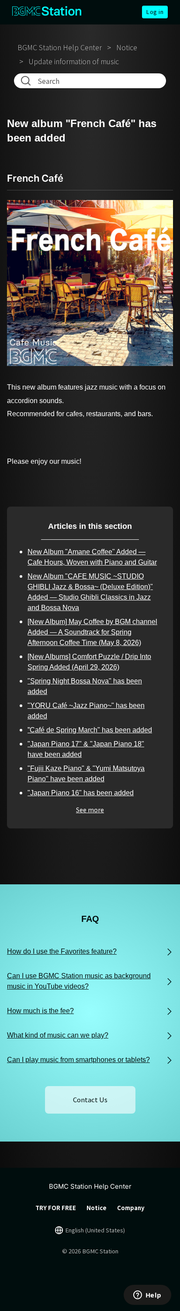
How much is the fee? (40, 1010)
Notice (126, 47)
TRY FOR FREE (55, 1208)
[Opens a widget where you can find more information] (147, 1296)
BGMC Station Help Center (59, 47)
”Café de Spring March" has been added (90, 730)
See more (90, 809)
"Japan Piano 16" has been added (81, 793)
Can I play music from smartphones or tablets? (78, 1059)
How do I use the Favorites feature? (62, 951)
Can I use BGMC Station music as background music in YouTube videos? (79, 981)
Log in (154, 11)
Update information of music (73, 61)
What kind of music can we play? (57, 1035)
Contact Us (90, 1099)
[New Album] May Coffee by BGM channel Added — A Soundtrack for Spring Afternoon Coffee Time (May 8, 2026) (92, 632)
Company (131, 1208)
